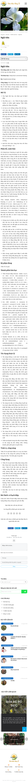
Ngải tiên (5, 37)
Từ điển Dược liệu (7, 610)
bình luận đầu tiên (17, 537)
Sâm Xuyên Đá (15, 669)
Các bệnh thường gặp (8, 604)
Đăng (14, 566)
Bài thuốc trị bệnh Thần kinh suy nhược (19, 659)
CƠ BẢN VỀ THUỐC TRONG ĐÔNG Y (18, 637)
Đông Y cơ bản (6, 614)
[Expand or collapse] (26, 59)
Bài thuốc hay (6, 601)
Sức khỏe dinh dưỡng (8, 607)
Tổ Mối (13, 680)
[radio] (8, 514)
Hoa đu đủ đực (15, 626)
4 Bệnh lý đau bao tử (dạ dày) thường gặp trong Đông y (19, 648)
